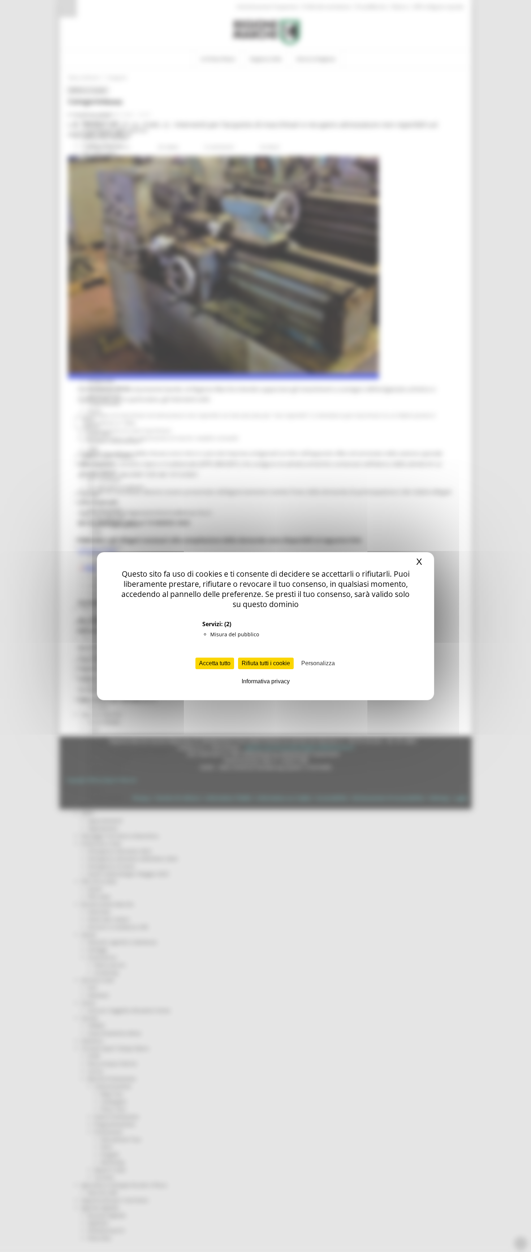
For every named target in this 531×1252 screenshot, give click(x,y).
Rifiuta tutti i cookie (266, 663)
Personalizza (318, 663)
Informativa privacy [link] (266, 681)
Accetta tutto (214, 663)
